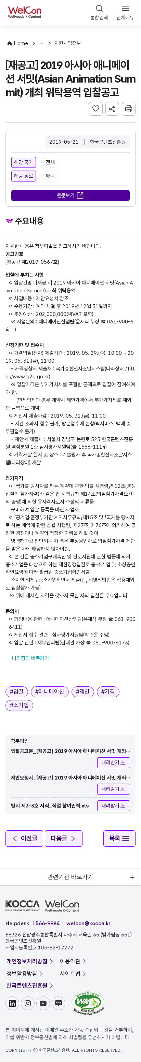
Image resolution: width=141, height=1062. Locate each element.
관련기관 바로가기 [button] (70, 877)
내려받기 (110, 762)
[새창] (88, 994)
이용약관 (70, 961)
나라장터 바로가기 (30, 658)
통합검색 (99, 18)
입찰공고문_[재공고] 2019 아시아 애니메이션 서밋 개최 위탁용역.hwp (68, 751)
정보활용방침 (22, 973)
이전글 (29, 838)
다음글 (59, 838)
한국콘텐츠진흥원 (27, 985)
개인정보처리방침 (27, 961)
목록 (114, 838)
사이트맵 (70, 973)
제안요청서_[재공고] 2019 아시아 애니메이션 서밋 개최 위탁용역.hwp (68, 778)
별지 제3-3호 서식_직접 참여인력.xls (50, 806)
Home (21, 43)
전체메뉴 (125, 18)
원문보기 (66, 195)
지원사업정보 (67, 43)
